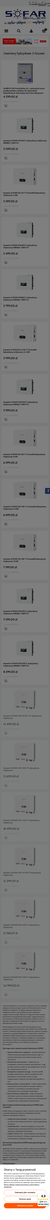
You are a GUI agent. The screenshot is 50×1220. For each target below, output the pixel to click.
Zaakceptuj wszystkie (25, 1206)
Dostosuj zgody (25, 1199)
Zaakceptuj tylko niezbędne (25, 1192)
